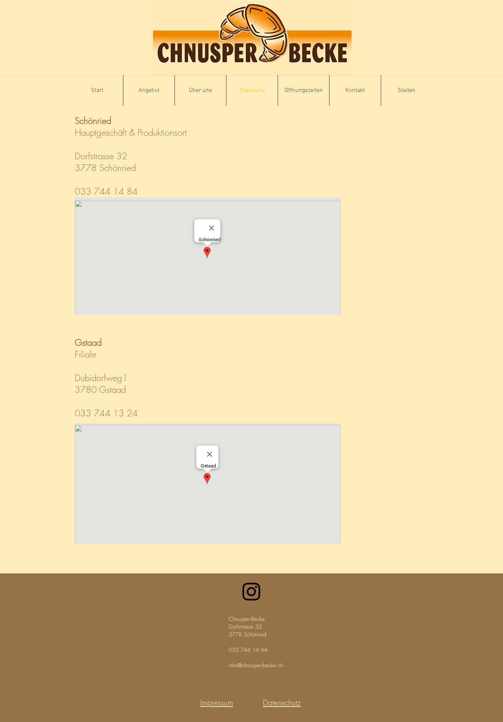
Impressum (216, 703)
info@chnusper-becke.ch (256, 665)
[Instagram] (251, 592)
